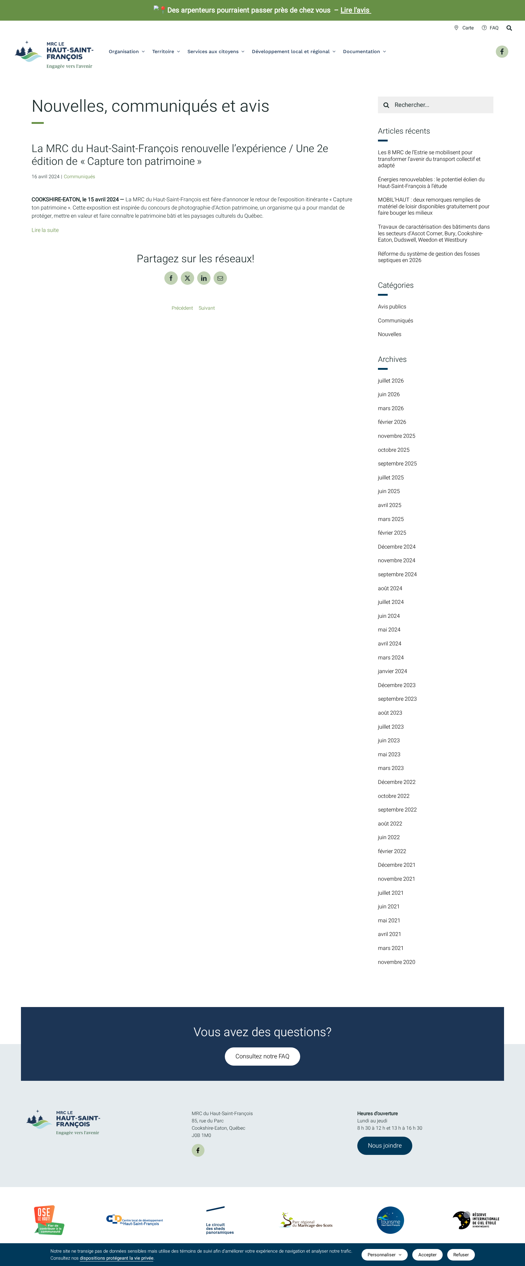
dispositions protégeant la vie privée (116, 1258)
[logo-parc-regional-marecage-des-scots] (305, 1215)
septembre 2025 (397, 464)
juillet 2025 (391, 478)
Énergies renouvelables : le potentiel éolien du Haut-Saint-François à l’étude (431, 182)
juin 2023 (389, 741)
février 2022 (392, 851)
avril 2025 (389, 505)
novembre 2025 (396, 436)
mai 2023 (389, 754)
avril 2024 (389, 644)
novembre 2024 (396, 560)
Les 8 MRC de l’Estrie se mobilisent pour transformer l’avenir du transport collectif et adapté (429, 159)
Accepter (427, 1254)
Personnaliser (382, 1254)
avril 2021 (389, 934)
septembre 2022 (397, 810)
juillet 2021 (391, 893)
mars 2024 (391, 658)
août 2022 (390, 824)
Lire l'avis (356, 10)
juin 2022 (389, 837)
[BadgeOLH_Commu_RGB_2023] (49, 1207)
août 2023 (390, 713)
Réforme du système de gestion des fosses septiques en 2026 (429, 257)
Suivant (207, 308)
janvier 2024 (392, 671)
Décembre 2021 (397, 865)
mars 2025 (391, 519)
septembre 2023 (397, 699)
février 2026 (392, 422)
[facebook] (198, 1150)
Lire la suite (45, 230)
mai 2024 (389, 630)
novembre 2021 (396, 879)
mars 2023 (391, 768)
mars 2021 (391, 948)
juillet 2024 (391, 602)
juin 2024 (389, 616)
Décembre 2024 (397, 547)
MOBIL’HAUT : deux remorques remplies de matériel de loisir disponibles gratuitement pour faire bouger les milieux (433, 206)
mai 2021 (389, 921)
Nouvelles (389, 334)
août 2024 (390, 588)
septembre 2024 (397, 574)
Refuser (461, 1254)
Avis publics (392, 307)
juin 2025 (389, 491)
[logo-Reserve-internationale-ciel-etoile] (476, 1213)
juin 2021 (389, 907)
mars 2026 (391, 408)
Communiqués (79, 176)
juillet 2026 (391, 381)
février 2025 (392, 533)
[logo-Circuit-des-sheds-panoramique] (220, 1208)
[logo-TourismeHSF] (390, 1209)
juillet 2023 (391, 727)
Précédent (182, 308)
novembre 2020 (396, 962)
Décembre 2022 (397, 782)
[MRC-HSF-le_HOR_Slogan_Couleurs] (63, 1107)
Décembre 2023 (397, 685)
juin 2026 (389, 394)
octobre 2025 (394, 450)
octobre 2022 (394, 796)
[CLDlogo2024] (134, 1217)
